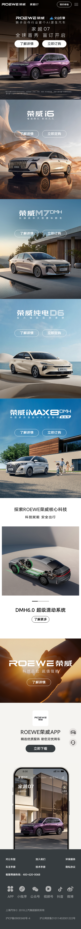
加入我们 (40, 859)
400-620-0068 (31, 874)
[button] (34, 4)
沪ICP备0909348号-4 (18, 918)
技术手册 (40, 866)
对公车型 (10, 859)
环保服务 (70, 859)
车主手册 (10, 866)
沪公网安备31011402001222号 (57, 918)
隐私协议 (70, 866)
